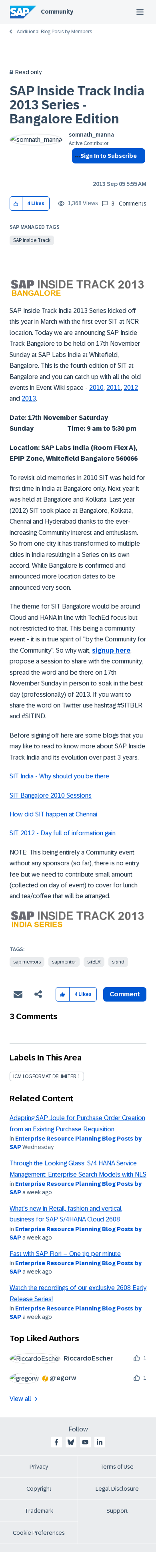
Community (57, 11)
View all (20, 1398)
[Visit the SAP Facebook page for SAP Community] (56, 1442)
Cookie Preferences (39, 1533)
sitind (118, 962)
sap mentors (27, 962)
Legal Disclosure (117, 1488)
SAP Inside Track (31, 240)
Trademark (39, 1511)
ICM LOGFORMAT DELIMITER (44, 1076)
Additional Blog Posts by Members (54, 31)
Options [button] (76, 170)
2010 (96, 387)
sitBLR (94, 962)
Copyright (39, 1488)
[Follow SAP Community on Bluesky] (71, 1442)
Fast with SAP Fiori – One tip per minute (65, 1253)
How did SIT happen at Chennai (53, 814)
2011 (113, 387)
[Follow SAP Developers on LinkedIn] (99, 1442)
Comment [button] (125, 994)
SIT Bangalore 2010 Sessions (51, 795)
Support (117, 1511)
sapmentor (64, 962)
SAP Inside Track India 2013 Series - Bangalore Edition (77, 105)
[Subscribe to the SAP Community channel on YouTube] (85, 1442)
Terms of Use (117, 1466)
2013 (29, 398)
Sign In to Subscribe (108, 156)
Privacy (39, 1466)
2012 (131, 387)
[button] (16, 204)
